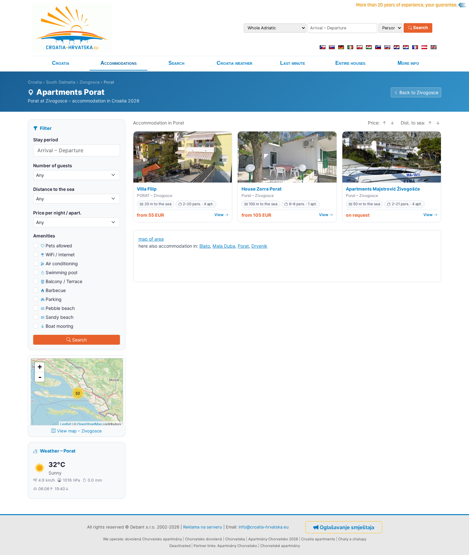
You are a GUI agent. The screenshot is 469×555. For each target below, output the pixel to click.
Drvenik (259, 246)
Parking (54, 299)
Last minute (292, 63)
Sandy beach (59, 317)
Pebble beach (60, 308)
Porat (243, 246)
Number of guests (52, 165)
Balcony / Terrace (64, 281)
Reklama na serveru (202, 526)
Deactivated (179, 546)
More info (408, 63)
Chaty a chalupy (352, 539)
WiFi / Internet (60, 254)
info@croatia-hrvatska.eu (264, 526)
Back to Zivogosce (418, 92)
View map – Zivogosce (79, 430)
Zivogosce (89, 82)
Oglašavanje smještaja (347, 527)
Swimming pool (61, 272)
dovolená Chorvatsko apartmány (153, 539)
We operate (113, 539)
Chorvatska (235, 539)
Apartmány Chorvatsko (237, 546)
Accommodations (118, 63)
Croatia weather (234, 63)
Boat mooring (59, 326)
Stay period (45, 139)
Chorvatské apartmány (280, 546)
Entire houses (350, 63)
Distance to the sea (53, 189)
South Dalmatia (60, 82)
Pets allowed (59, 245)
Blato (204, 246)
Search (420, 27)
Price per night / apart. (57, 212)
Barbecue (56, 290)
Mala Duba (223, 246)
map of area (151, 239)
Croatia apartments (318, 539)
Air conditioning (62, 263)
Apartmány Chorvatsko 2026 (273, 539)
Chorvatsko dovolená (203, 539)
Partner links (204, 546)
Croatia (60, 63)
